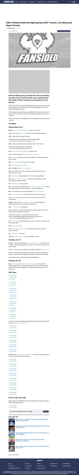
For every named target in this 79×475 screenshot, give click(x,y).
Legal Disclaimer (66, 466)
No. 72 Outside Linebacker (20, 179)
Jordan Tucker (15, 221)
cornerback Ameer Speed (27, 202)
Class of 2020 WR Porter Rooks (22, 130)
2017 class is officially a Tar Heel (37, 186)
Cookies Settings (41, 468)
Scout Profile (13, 277)
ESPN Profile (13, 275)
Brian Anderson (16, 162)
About (16, 1)
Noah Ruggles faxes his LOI (19, 228)
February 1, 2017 (31, 141)
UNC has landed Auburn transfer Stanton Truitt (24, 264)
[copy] (16, 31)
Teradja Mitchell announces (34, 243)
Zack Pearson (11, 28)
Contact (39, 463)
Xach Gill (14, 197)
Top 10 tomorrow (45, 249)
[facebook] (71, 1)
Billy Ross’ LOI (15, 233)
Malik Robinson (16, 183)
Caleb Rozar (15, 176)
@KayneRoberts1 (13, 139)
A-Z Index (27, 468)
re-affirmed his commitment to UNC (25, 354)
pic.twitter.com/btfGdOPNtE (33, 139)
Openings (27, 463)
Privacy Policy (28, 466)
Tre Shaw (14, 157)
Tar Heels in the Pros (41, 1)
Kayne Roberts (15, 225)
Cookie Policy (53, 466)
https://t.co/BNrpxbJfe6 (26, 147)
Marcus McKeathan (39, 191)
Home (10, 454)
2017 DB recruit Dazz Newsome (20, 151)
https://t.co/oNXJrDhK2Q (15, 216)
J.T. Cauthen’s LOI (16, 207)
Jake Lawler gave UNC (17, 194)
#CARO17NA (24, 216)
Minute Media (8, 471)
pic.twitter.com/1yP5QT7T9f (35, 216)
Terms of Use (40, 466)
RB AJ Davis (23, 133)
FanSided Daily (66, 463)
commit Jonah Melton (25, 168)
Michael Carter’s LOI (20, 236)
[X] (68, 1)
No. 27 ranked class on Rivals (31, 154)
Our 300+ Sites (53, 463)
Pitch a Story (11, 466)
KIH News (12, 279)
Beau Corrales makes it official (19, 165)
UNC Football (16, 454)
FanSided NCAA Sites (52, 1)
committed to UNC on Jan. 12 (21, 323)
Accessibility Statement (14, 468)
